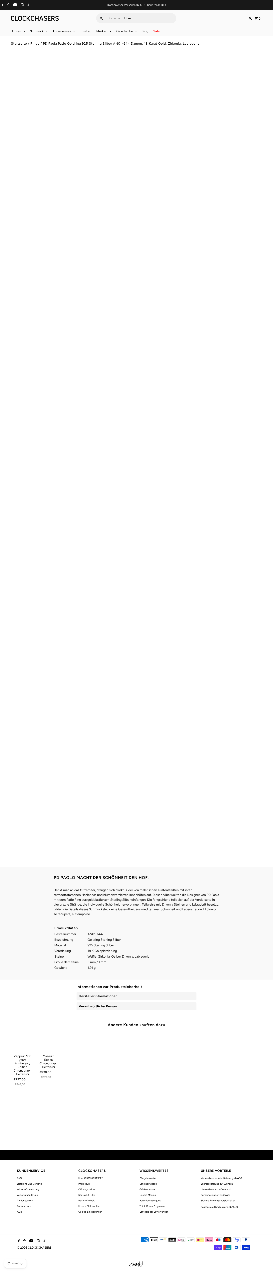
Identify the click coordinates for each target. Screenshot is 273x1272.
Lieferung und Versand (29, 1183)
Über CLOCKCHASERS (90, 1178)
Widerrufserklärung (27, 1195)
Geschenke (124, 31)
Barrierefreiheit (86, 1200)
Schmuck (37, 31)
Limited (86, 31)
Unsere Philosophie (89, 1206)
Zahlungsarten (25, 1200)
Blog (145, 31)
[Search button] (101, 18)
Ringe (35, 43)
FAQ (19, 1178)
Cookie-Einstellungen (90, 1211)
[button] (200, 145)
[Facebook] (2, 5)
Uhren (16, 31)
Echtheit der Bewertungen (153, 1211)
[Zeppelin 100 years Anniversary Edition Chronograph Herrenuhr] (22, 1042)
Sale (156, 31)
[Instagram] (22, 5)
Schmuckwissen (148, 1183)
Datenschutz (24, 1206)
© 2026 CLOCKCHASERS (34, 1247)
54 (155, 106)
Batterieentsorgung (150, 1200)
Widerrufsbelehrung (28, 1189)
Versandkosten (173, 82)
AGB (19, 1211)
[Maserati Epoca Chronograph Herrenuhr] (48, 1042)
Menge (144, 118)
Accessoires (62, 31)
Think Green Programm (151, 1206)
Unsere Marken (147, 1195)
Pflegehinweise (147, 1178)
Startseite (19, 43)
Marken (102, 31)
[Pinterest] (7, 5)
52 (144, 106)
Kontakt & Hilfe (86, 1195)
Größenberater (147, 1189)
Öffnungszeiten (87, 1189)
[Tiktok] (28, 5)
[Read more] (250, 18)
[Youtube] (14, 5)
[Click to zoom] (127, 67)
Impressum (84, 1183)
